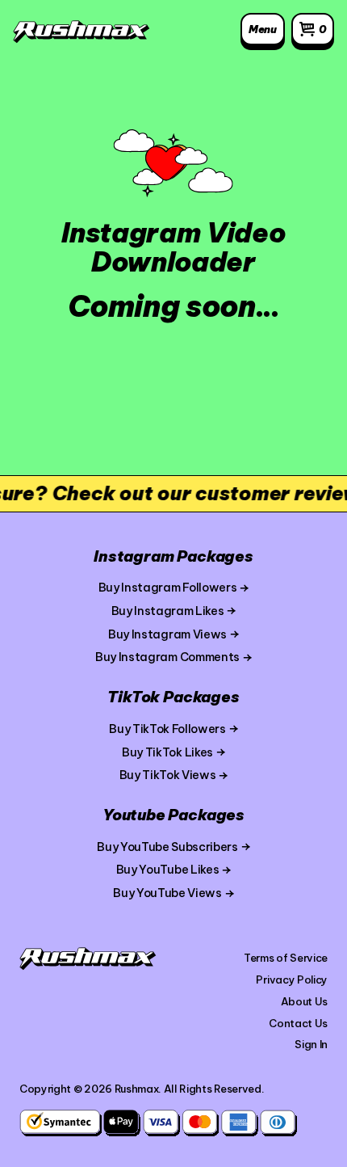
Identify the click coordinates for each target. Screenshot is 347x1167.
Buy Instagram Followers (167, 587)
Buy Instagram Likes (167, 611)
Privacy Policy (292, 979)
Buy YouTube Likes (167, 869)
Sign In (311, 1044)
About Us (304, 1001)
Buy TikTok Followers (167, 729)
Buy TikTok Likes (167, 752)
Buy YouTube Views (167, 893)
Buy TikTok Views (167, 775)
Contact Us (298, 1023)
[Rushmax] (81, 32)
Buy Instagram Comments (167, 657)
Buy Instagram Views (167, 634)
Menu (263, 29)
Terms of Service (286, 957)
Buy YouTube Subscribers (167, 847)
